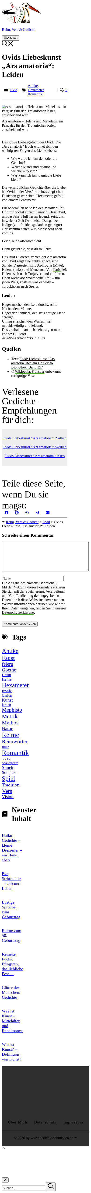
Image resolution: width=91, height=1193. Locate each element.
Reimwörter (15, 741)
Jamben (7, 695)
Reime (10, 734)
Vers (7, 791)
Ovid (13, 90)
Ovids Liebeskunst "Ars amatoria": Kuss (35, 456)
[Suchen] (51, 1187)
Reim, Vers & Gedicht (18, 29)
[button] (8, 45)
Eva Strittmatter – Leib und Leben (11, 881)
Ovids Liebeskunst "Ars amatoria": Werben (34, 447)
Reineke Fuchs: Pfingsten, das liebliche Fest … (12, 964)
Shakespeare (10, 763)
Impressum (73, 1122)
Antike (33, 86)
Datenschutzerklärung (18, 612)
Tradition (10, 784)
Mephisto (12, 710)
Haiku (6, 675)
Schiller (6, 759)
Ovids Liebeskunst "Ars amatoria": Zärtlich (34, 438)
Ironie (7, 691)
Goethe (9, 670)
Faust (8, 657)
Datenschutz (45, 1122)
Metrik (10, 716)
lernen (6, 705)
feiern (7, 664)
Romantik (35, 94)
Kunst (7, 700)
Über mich (17, 1122)
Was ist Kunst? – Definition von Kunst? (11, 1051)
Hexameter (36, 90)
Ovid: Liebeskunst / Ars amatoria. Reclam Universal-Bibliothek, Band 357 (33, 363)
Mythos (10, 723)
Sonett (7, 767)
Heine (7, 679)
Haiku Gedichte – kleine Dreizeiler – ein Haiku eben (12, 847)
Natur (7, 728)
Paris (57, 269)
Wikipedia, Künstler (29, 371)
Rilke (5, 747)
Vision (8, 796)
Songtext (9, 772)
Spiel (8, 778)
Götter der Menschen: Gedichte (11, 992)
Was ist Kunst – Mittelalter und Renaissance (12, 1021)
